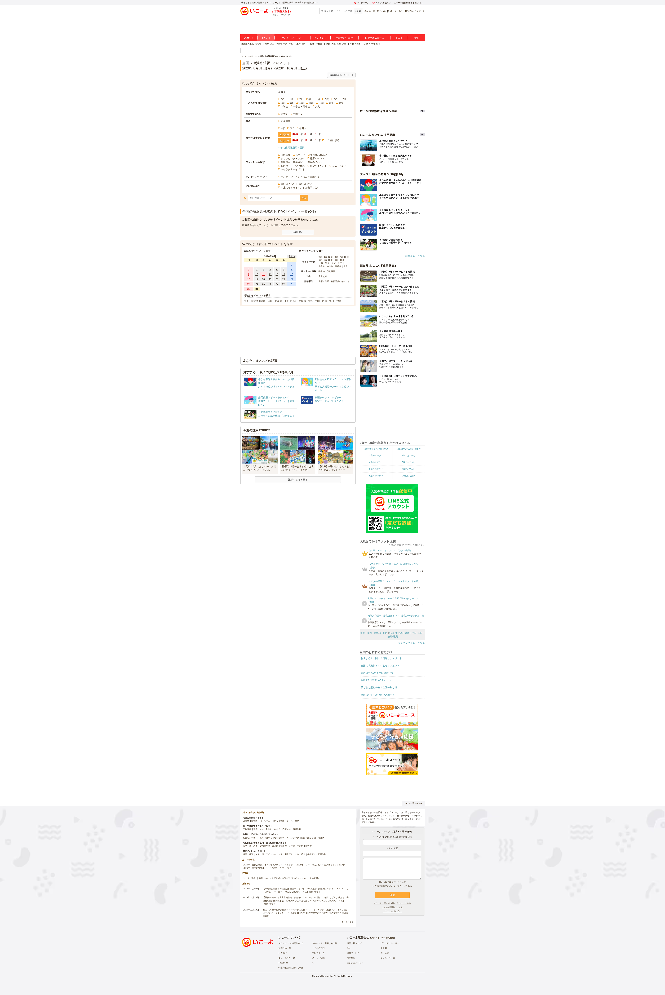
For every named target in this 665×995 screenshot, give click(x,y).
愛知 (304, 43)
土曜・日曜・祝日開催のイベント (334, 281)
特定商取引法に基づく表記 (290, 967)
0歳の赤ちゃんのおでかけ (376, 449)
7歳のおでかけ (408, 469)
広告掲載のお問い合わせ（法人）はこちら (392, 886)
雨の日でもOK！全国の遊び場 (377, 672)
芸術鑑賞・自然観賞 (292, 162)
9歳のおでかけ (408, 476)
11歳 (311, 102)
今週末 (302, 128)
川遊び (321, 838)
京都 (339, 43)
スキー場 (259, 854)
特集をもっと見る (415, 256)
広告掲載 (282, 953)
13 (277, 274)
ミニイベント (339, 165)
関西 (328, 43)
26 (270, 284)
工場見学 (247, 829)
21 (283, 279)
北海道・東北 (247, 43)
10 (256, 274)
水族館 (308, 846)
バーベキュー (266, 821)
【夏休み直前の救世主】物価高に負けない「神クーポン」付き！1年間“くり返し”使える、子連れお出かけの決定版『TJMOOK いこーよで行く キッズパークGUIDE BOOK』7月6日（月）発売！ (306, 900)
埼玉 (291, 43)
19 (270, 279)
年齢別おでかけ (344, 37)
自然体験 (285, 154)
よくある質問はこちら (392, 907)
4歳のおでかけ (376, 462)
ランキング (320, 37)
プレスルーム (318, 953)
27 (277, 284)
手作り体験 (258, 829)
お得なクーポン (250, 838)
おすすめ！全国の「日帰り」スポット (381, 658)
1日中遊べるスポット (415, 11)
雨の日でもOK (379, 11)
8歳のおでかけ (376, 476)
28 (283, 284)
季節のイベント (316, 162)
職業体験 (297, 829)
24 (256, 284)
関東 (267, 43)
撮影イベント (317, 158)
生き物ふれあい (318, 154)
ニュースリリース (286, 958)
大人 (317, 106)
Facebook (283, 963)
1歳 (291, 99)
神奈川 (279, 43)
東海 (298, 43)
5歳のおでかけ (408, 462)
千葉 (285, 43)
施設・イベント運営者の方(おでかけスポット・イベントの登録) (289, 878)
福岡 (378, 43)
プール (290, 821)
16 (248, 279)
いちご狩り (300, 854)
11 (263, 274)
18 (263, 279)
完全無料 (285, 121)
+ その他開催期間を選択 (291, 147)
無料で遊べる (266, 838)
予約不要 (298, 113)
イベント (266, 37)
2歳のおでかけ (376, 455)
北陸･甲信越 (396, 632)
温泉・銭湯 (248, 854)
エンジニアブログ (355, 963)
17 (256, 279)
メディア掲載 (318, 958)
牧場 (282, 821)
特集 (416, 37)
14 (283, 274)
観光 (297, 821)
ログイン (419, 3)
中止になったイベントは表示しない (300, 187)
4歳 (318, 99)
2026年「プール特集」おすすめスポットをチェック (320, 865)
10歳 (301, 102)
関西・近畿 (266, 301)
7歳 (344, 99)
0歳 (283, 99)
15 (291, 274)
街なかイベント (318, 165)
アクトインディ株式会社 (382, 937)
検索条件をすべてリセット (341, 75)
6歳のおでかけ (376, 469)
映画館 (275, 846)
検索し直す (298, 232)
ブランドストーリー (389, 943)
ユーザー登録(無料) (403, 3)
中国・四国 (355, 43)
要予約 (284, 113)
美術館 (300, 846)
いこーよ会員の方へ (392, 911)
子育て (399, 37)
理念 (349, 948)
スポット (249, 37)
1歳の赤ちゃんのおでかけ (409, 449)
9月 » (292, 256)
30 (248, 289)
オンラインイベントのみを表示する (300, 176)
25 (263, 284)
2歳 (300, 99)
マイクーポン (363, 3)
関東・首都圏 (251, 301)
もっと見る (346, 922)
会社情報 (384, 953)
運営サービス (353, 953)
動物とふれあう (395, 11)
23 (248, 284)
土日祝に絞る (332, 140)
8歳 (283, 102)
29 (291, 284)
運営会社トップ (354, 943)
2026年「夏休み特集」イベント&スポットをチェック (268, 865)
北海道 (258, 43)
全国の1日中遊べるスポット (376, 680)
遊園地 (246, 821)
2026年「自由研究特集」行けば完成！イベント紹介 (267, 868)
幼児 (341, 102)
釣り (276, 821)
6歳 (336, 99)
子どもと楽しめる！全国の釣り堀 (379, 687)
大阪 (333, 43)
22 (291, 279)
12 (270, 274)
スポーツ (300, 154)
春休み (368, 11)
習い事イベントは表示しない (296, 184)
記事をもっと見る (298, 479)
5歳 (327, 99)
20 (277, 279)
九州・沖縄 (369, 43)
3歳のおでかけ (408, 455)
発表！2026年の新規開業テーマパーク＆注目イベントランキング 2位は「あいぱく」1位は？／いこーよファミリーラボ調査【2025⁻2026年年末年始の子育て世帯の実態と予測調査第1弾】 (305, 913)
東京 (272, 43)
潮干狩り (289, 854)
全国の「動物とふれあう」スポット (380, 665)
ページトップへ (415, 803)
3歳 (309, 99)
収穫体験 (286, 829)
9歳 (291, 102)
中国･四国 (417, 632)
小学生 (284, 106)
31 (256, 289)
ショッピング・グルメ (293, 158)
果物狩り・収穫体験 (316, 854)
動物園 (254, 821)
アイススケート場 (274, 854)
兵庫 (344, 43)
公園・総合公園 (308, 838)
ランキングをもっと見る (411, 643)
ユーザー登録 (249, 878)
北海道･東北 (380, 632)
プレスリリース (387, 958)
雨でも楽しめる (250, 846)
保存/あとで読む (383, 3)
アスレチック (293, 838)
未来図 (383, 948)
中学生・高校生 (301, 106)
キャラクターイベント (293, 169)
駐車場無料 (279, 838)
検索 (303, 197)
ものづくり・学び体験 (293, 165)
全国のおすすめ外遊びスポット (378, 694)
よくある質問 (318, 948)
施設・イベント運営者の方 (290, 943)
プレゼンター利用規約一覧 (324, 943)
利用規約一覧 (284, 948)
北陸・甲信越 (316, 43)
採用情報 (351, 958)
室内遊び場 (265, 846)
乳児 (331, 102)
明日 (292, 128)
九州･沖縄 (392, 636)
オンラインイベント (292, 37)
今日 (283, 128)
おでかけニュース (374, 37)
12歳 (321, 102)
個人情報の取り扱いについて (392, 882)
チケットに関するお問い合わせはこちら (392, 903)
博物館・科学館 (287, 846)
